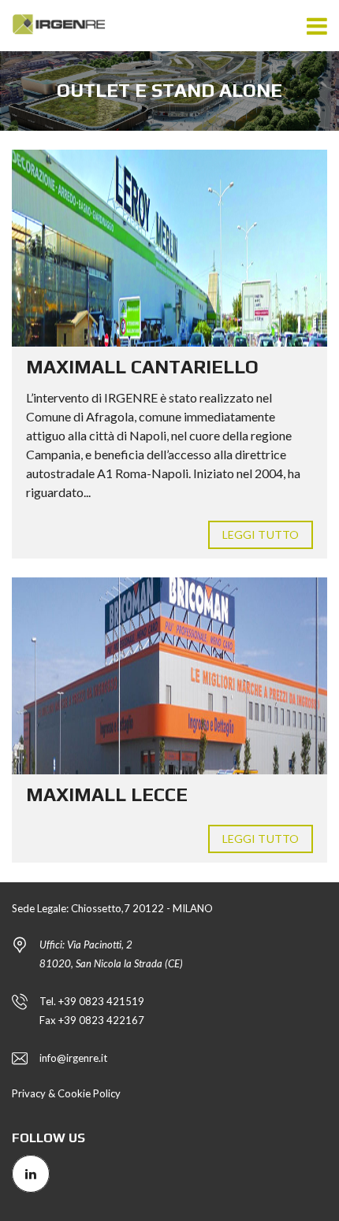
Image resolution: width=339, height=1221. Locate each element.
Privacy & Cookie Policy (66, 1093)
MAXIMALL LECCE (107, 794)
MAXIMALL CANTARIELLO (142, 366)
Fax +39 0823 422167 (91, 1020)
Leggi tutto (260, 534)
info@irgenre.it (73, 1058)
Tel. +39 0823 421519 (91, 1001)
